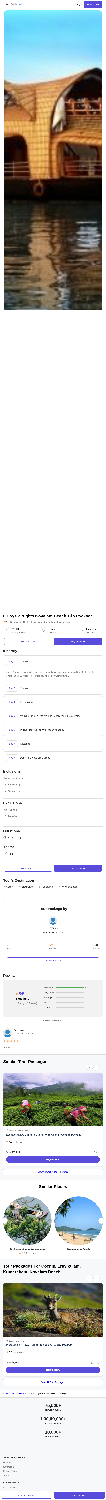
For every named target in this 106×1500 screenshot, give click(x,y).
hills (11, 854)
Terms (6, 1475)
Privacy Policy (10, 1471)
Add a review (9, 1487)
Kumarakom (49, 622)
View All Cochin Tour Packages (53, 1172)
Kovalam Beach (64, 622)
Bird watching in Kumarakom (27, 1249)
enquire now (79, 1495)
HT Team (53, 928)
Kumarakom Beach (78, 1249)
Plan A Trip (93, 4)
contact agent (26, 1495)
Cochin (26, 622)
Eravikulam (36, 622)
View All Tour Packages (53, 1382)
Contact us (8, 1467)
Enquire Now (53, 1160)
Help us (7, 1462)
